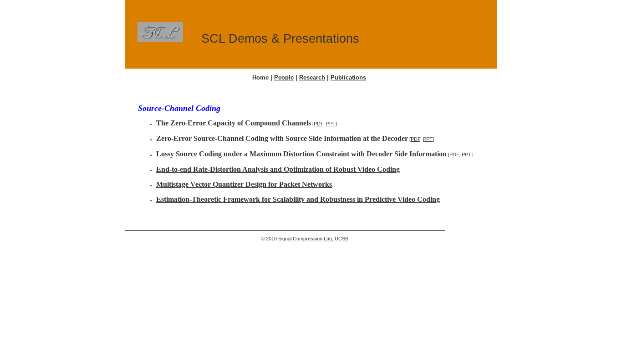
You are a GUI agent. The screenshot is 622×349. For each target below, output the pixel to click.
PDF (318, 123)
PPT (331, 123)
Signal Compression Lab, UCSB (313, 238)
